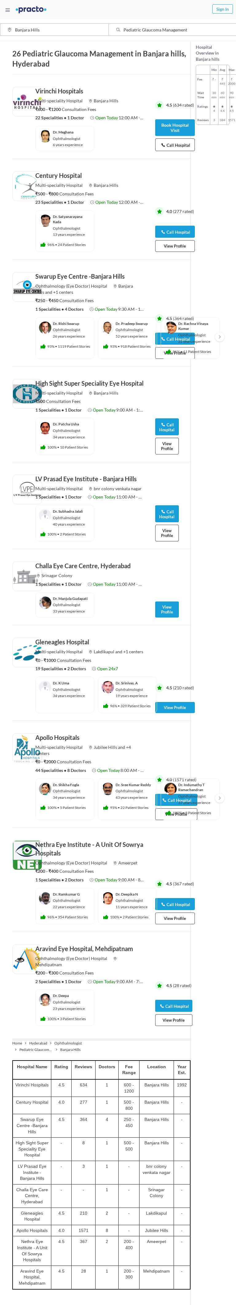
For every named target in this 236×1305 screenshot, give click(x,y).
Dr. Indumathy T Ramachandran (191, 787)
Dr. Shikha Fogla (66, 784)
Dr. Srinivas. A (127, 683)
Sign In (222, 9)
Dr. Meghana (63, 132)
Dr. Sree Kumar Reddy (133, 784)
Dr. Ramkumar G (66, 894)
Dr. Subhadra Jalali (68, 511)
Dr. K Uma (61, 683)
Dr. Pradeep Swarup (132, 323)
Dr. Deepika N (127, 894)
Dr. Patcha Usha (66, 424)
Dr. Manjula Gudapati (70, 598)
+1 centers (63, 292)
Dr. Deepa (61, 995)
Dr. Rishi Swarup (66, 323)
